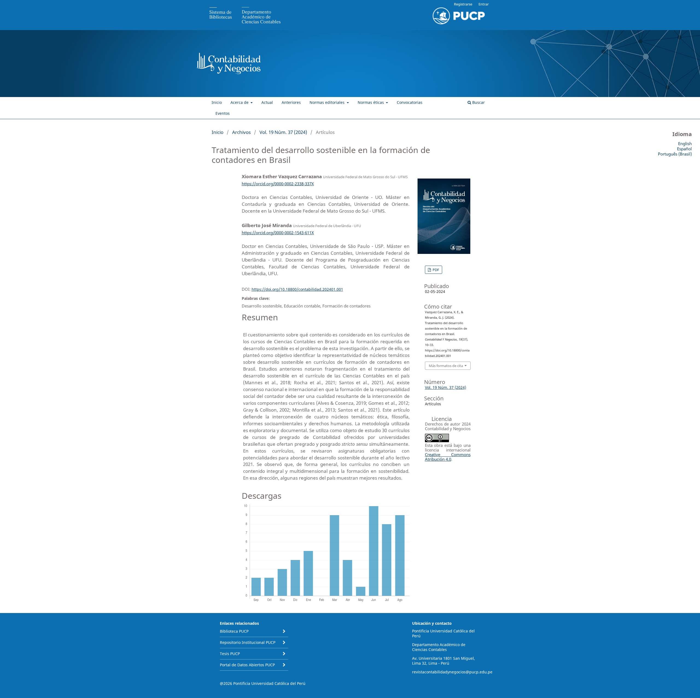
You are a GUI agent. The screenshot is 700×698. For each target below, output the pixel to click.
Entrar (484, 4)
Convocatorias (409, 102)
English (685, 143)
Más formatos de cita (446, 365)
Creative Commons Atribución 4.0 (448, 457)
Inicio (217, 102)
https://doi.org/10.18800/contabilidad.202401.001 (297, 289)
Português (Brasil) (675, 154)
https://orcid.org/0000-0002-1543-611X (278, 232)
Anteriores (291, 102)
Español (684, 148)
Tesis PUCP (230, 653)
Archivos (241, 132)
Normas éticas (371, 102)
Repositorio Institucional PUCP (247, 642)
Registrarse (463, 4)
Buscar (478, 102)
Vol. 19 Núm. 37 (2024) (283, 132)
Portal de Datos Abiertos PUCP (247, 664)
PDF (435, 269)
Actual (267, 102)
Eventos (222, 113)
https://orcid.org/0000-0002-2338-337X (278, 183)
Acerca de (240, 102)
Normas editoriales (328, 102)
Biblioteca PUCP (234, 631)
